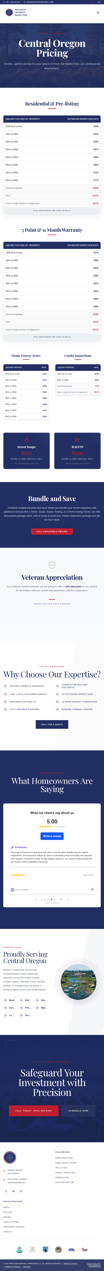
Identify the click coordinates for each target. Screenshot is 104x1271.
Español (27, 1266)
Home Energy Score (65, 1163)
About (6, 1207)
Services (8, 1212)
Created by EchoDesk (94, 1265)
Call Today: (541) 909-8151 (33, 1111)
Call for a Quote (52, 724)
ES (99, 2)
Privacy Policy (70, 1263)
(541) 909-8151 (13, 1173)
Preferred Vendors (14, 1227)
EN (92, 2)
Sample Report (11, 1222)
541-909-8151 (13, 2)
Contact (7, 1232)
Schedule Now (78, 1111)
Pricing (7, 1217)
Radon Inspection (64, 1182)
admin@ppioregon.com (40, 2)
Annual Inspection (65, 1173)
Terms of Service (13, 1266)
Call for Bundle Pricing (52, 531)
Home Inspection (64, 1158)
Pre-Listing (61, 1168)
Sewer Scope (62, 1178)
